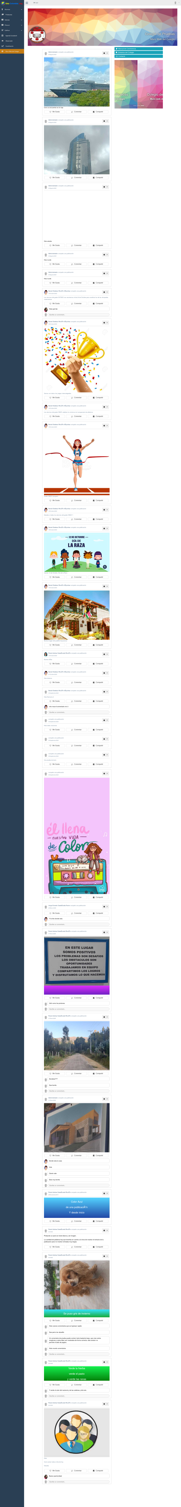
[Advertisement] (138, 124)
